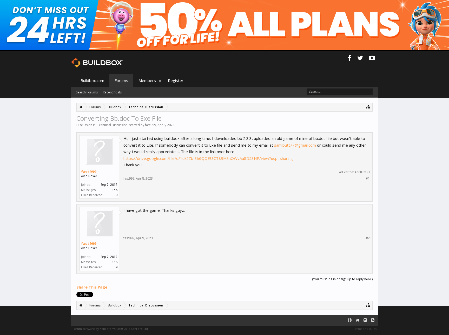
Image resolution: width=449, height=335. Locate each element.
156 (114, 190)
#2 (368, 238)
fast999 (150, 125)
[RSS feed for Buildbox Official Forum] (373, 320)
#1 (368, 178)
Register (175, 80)
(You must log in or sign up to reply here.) (342, 279)
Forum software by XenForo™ (110, 329)
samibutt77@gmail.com (295, 145)
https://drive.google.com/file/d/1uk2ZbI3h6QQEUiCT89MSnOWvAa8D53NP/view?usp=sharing (208, 158)
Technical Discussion (112, 125)
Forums (121, 80)
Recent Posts (112, 92)
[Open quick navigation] (368, 106)
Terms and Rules (365, 329)
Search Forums (87, 92)
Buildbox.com (92, 80)
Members (147, 80)
